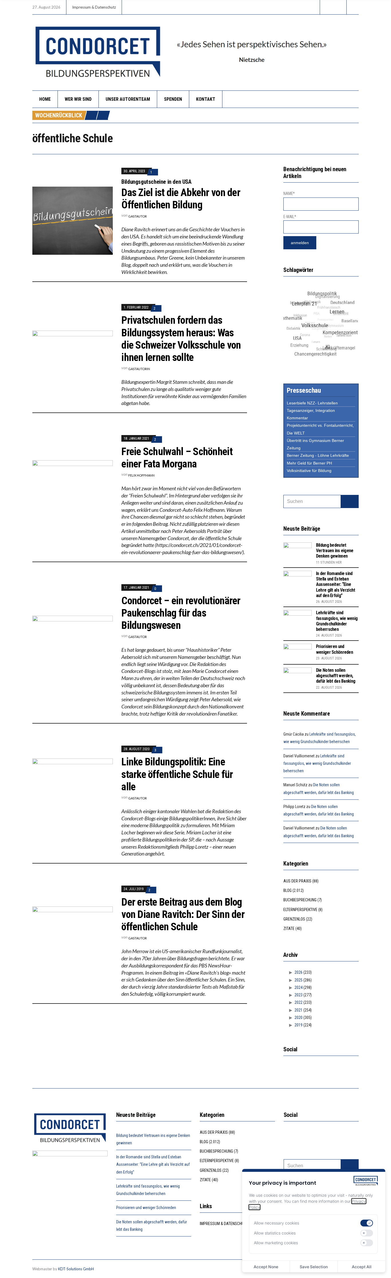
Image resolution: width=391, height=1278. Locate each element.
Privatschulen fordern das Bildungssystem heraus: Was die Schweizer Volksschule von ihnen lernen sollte (181, 339)
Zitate (289, 928)
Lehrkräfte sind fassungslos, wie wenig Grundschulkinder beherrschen (337, 621)
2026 (299, 972)
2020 (299, 1017)
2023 (299, 995)
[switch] (366, 1223)
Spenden (173, 99)
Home (45, 99)
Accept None (266, 1266)
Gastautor (137, 216)
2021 (299, 1010)
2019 (299, 1025)
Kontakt (205, 99)
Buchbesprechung (300, 900)
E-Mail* (289, 216)
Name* (289, 193)
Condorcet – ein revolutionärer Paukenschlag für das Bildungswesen (180, 613)
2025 (299, 980)
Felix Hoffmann (141, 475)
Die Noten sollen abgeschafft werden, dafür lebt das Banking (335, 675)
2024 (299, 987)
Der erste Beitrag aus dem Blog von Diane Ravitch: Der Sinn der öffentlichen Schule (182, 914)
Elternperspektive (300, 909)
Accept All (362, 1266)
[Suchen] (350, 501)
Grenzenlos (294, 919)
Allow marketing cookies (276, 1242)
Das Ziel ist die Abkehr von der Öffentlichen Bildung (180, 199)
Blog (287, 890)
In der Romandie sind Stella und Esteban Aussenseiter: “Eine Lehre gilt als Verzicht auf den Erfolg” (335, 584)
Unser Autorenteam (128, 99)
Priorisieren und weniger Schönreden (334, 649)
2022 (299, 1002)
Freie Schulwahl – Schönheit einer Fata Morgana (176, 458)
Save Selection (314, 1266)
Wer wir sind (78, 99)
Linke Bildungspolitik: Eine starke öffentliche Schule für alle (177, 774)
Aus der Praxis (297, 881)
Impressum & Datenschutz (94, 7)
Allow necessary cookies (276, 1222)
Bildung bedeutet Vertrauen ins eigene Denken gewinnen (335, 550)
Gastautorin (139, 369)
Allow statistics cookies (275, 1232)
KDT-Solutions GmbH (76, 1269)
